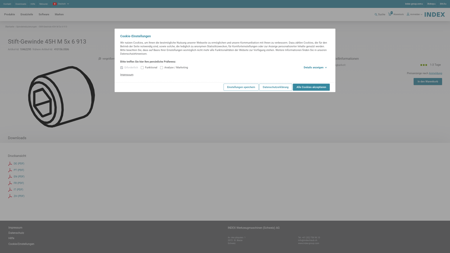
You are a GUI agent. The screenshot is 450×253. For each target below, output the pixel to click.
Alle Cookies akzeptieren (311, 87)
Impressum (126, 74)
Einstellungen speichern (241, 87)
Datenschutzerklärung (276, 87)
